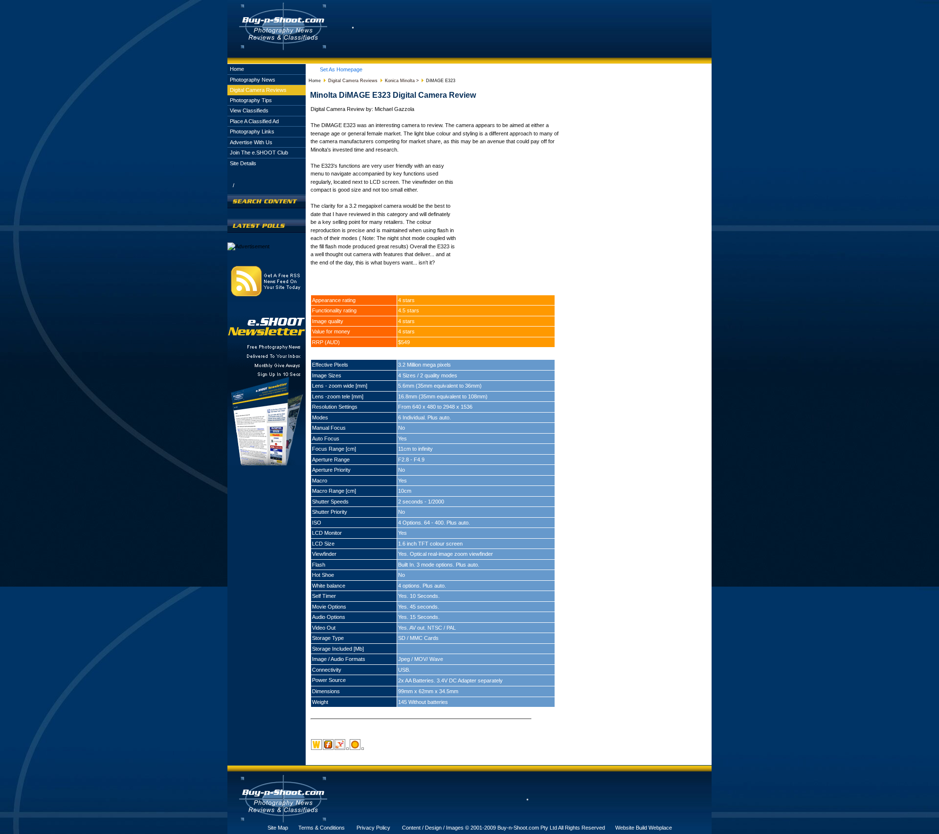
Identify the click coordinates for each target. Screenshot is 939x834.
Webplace (660, 828)
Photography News (252, 80)
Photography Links (252, 131)
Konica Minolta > (402, 80)
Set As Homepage (341, 69)
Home (237, 69)
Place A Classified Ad (254, 121)
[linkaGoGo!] (362, 748)
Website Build (631, 828)
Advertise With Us (251, 142)
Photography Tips (251, 100)
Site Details (243, 163)
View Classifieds (249, 110)
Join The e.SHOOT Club (259, 152)
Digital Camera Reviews (258, 90)
